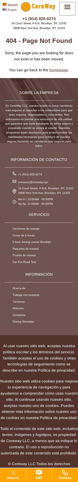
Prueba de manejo (24, 255)
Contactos (19, 315)
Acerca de (19, 288)
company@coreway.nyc (33, 182)
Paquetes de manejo (26, 248)
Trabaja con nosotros (26, 295)
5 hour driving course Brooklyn (32, 241)
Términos (19, 301)
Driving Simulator (23, 321)
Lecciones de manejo (26, 228)
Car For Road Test (24, 262)
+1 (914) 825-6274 (39, 18)
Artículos (18, 308)
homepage (58, 70)
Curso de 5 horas (24, 235)
